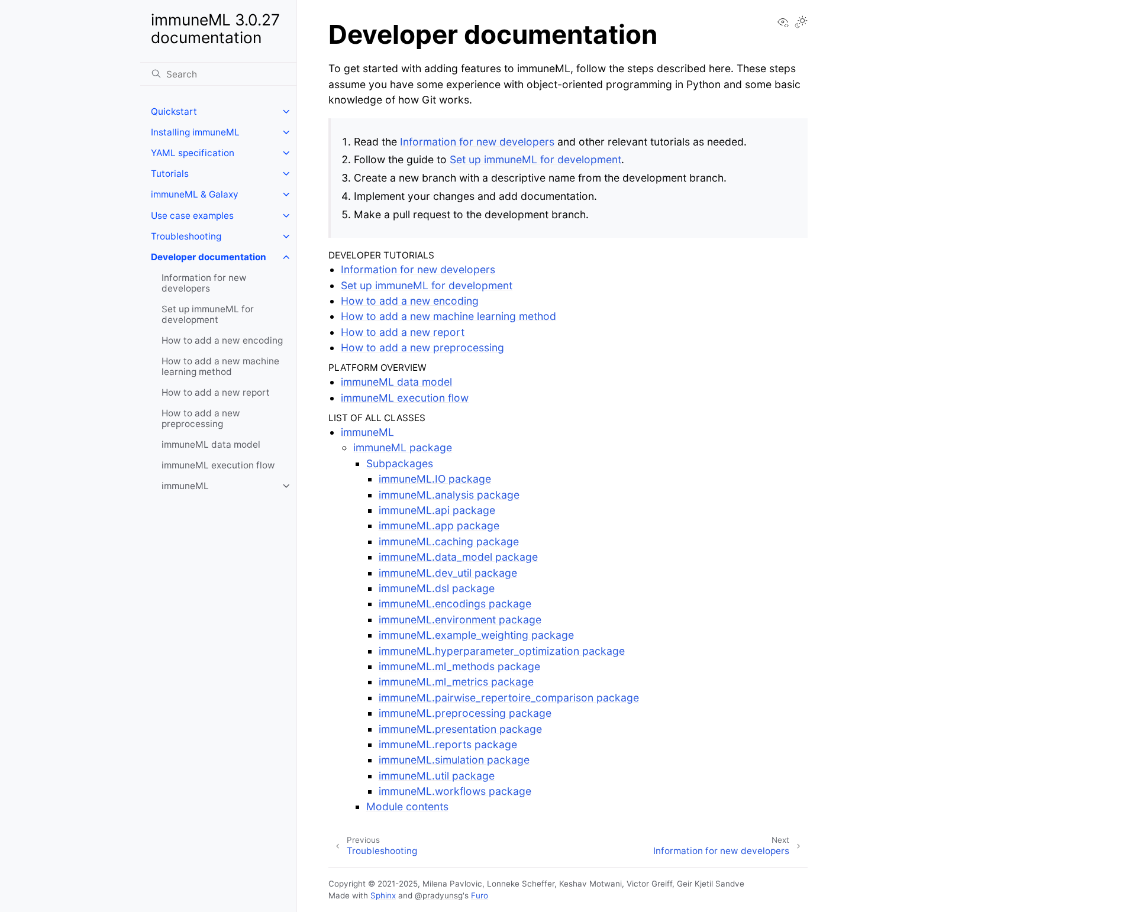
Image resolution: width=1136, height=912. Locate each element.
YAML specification (192, 153)
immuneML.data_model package (458, 557)
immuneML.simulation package (454, 759)
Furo (479, 895)
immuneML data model (211, 444)
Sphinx (383, 895)
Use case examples (192, 215)
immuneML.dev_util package (448, 573)
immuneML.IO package (435, 479)
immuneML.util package (437, 775)
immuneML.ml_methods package (459, 666)
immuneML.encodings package (455, 603)
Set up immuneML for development (208, 314)
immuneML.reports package (448, 744)
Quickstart (174, 111)
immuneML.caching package (449, 541)
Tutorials (170, 173)
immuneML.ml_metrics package (456, 681)
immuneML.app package (439, 525)
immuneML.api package (437, 510)
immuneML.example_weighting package (476, 635)
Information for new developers (204, 283)
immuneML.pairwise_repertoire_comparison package (509, 697)
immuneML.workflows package (455, 791)
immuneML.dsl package (437, 588)
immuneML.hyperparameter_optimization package (502, 651)
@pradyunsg (439, 895)
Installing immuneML (195, 132)
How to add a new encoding (222, 340)
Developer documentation (208, 257)
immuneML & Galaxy (194, 194)
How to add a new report (216, 392)
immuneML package (402, 447)
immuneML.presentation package (460, 729)
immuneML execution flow (218, 465)
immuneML (185, 485)
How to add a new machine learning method (220, 366)
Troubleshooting (186, 236)
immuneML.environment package (460, 619)
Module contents (407, 806)
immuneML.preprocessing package (465, 713)
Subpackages (399, 463)
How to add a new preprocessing (201, 418)
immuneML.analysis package (449, 495)
